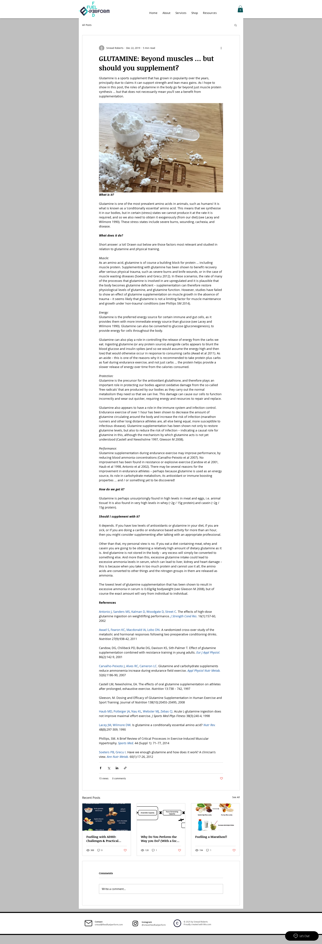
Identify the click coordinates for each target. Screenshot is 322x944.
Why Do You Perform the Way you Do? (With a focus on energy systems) (160, 839)
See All (236, 797)
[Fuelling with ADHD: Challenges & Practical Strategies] (106, 817)
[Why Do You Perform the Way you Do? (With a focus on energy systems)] (161, 817)
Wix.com (207, 924)
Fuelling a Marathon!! (211, 837)
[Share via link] (125, 768)
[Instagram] (135, 923)
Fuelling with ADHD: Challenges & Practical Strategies (102, 839)
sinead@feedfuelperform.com (109, 924)
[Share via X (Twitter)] (108, 768)
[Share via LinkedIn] (117, 768)
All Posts (87, 25)
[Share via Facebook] (100, 768)
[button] (240, 9)
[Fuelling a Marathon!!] (215, 817)
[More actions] (221, 48)
